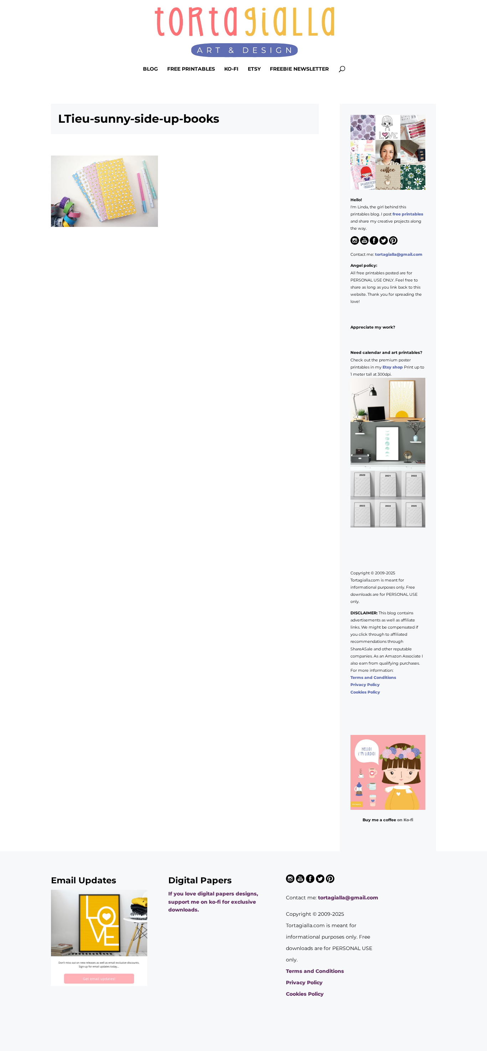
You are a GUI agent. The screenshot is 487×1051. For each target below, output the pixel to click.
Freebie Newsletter (299, 69)
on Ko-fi (405, 819)
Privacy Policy (365, 684)
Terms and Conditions (373, 677)
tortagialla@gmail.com (398, 254)
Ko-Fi (231, 69)
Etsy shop (393, 367)
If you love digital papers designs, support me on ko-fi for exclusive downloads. (213, 901)
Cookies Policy (365, 692)
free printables (408, 214)
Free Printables (191, 69)
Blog (150, 69)
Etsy (254, 69)
